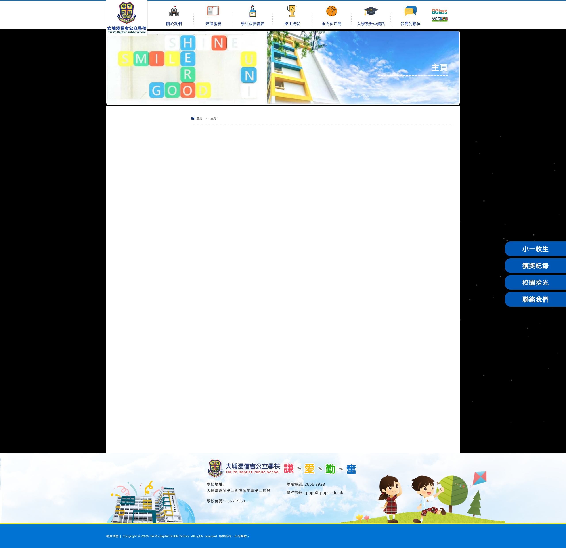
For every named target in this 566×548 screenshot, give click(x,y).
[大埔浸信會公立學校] (126, 18)
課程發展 (213, 24)
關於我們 (174, 24)
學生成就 (292, 24)
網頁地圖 (112, 536)
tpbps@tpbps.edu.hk (323, 493)
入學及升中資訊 (371, 24)
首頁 (199, 118)
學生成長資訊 (253, 24)
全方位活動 (332, 24)
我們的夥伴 (411, 24)
